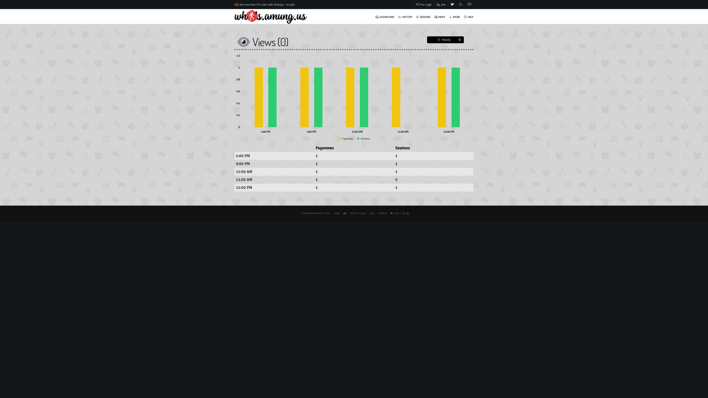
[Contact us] (469, 4)
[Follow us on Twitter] (452, 4)
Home (337, 213)
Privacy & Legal (358, 213)
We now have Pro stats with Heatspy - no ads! (267, 4)
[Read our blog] (461, 4)
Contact (382, 213)
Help (372, 213)
